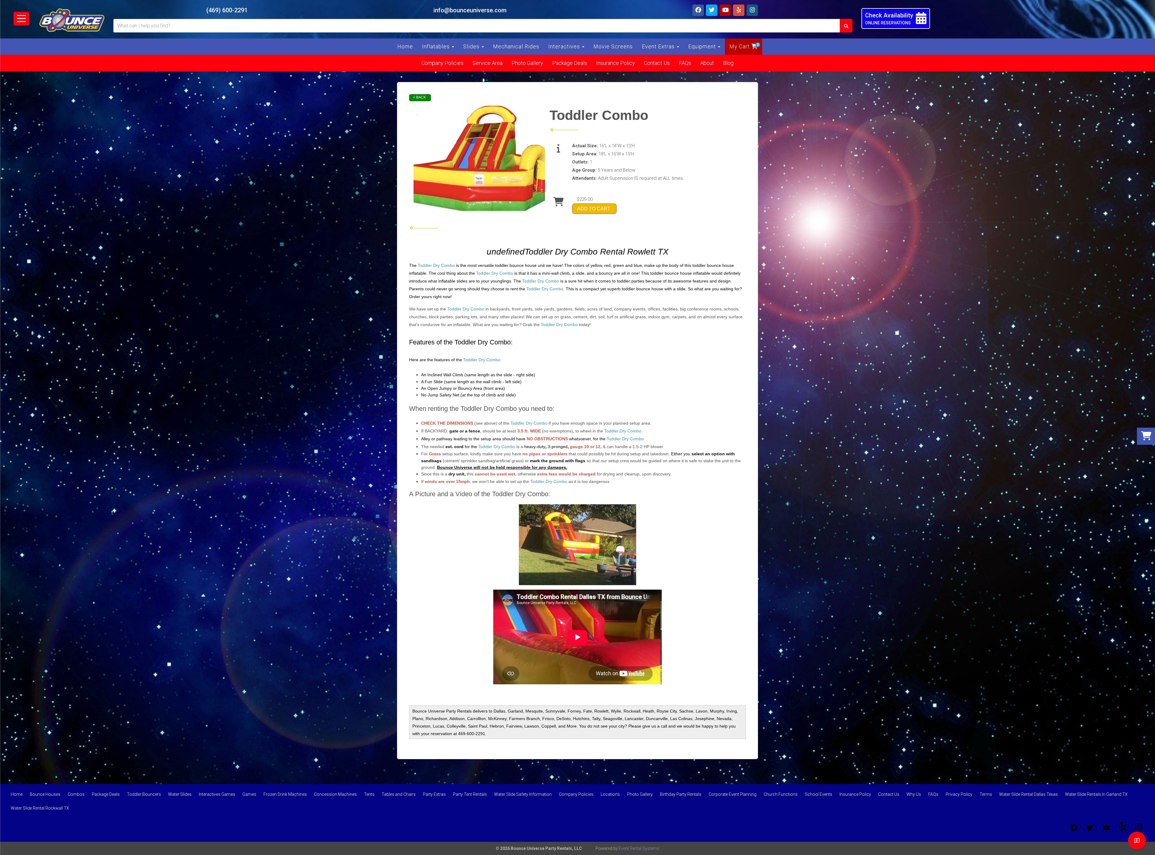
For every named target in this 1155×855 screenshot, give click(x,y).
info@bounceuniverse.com (470, 10)
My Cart (740, 46)
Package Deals (569, 63)
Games (249, 794)
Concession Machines (335, 794)
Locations (610, 794)
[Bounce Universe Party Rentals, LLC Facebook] (1073, 827)
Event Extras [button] (659, 46)
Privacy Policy (959, 794)
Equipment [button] (702, 46)
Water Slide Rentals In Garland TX (1096, 794)
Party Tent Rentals (470, 794)
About (707, 63)
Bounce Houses (45, 794)
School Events (818, 794)
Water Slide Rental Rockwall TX (40, 808)
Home (405, 46)
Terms (986, 794)
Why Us (914, 794)
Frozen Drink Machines (285, 794)
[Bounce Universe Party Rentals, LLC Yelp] (1122, 827)
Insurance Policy (615, 63)
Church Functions (781, 794)
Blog (728, 63)
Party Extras (434, 794)
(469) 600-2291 (227, 10)
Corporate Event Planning (732, 794)
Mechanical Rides (516, 46)
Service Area (488, 63)
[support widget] (1137, 840)
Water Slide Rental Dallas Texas (1028, 794)
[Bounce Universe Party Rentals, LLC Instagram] (1138, 827)
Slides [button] (472, 46)
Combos (76, 794)
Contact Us (657, 63)
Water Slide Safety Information (523, 794)
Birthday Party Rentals (680, 794)
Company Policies (442, 63)
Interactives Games (217, 794)
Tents (369, 794)
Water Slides (180, 794)
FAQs (685, 63)
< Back (419, 97)
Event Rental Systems (639, 848)
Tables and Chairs (399, 794)
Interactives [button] (564, 46)
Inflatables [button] (436, 46)
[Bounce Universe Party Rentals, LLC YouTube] (1106, 827)
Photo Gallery (527, 63)
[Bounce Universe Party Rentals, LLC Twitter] (1090, 827)
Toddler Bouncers (144, 794)
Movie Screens (613, 46)
